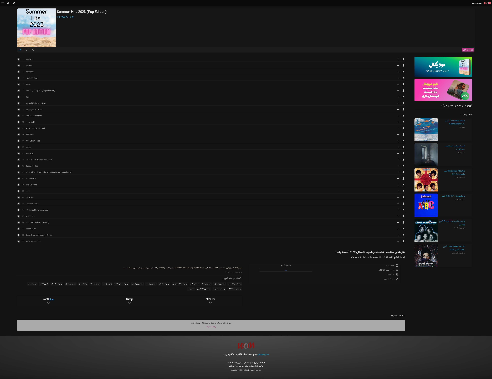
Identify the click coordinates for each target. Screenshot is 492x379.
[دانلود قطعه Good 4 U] (403, 60)
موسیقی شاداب (164, 283)
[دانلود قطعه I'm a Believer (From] (403, 173)
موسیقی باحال (151, 283)
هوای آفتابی (44, 283)
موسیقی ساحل (70, 283)
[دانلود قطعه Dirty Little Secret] (403, 142)
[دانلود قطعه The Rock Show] (403, 205)
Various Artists (65, 17)
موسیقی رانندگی (137, 283)
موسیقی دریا (83, 283)
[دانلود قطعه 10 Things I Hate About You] (403, 211)
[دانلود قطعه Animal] (403, 148)
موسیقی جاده (95, 283)
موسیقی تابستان (57, 283)
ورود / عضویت (211, 326)
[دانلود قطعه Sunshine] (403, 154)
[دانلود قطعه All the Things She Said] (403, 129)
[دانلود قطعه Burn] (403, 98)
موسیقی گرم (195, 283)
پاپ (286, 269)
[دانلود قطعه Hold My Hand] (403, 186)
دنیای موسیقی (263, 354)
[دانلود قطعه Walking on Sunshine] (403, 110)
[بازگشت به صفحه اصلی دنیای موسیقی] (14, 4)
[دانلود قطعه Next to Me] (403, 217)
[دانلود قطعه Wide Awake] (403, 179)
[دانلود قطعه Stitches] (403, 66)
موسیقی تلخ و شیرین (180, 283)
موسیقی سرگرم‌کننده (122, 283)
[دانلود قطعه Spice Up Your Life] (403, 242)
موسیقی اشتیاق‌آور (203, 289)
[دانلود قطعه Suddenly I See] (403, 167)
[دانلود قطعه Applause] (403, 135)
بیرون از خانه (107, 283)
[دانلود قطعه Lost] (403, 192)
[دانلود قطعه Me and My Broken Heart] (403, 104)
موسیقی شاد (206, 283)
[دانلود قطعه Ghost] (403, 85)
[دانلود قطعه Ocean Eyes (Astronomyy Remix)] (403, 236)
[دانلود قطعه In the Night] (403, 123)
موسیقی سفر (32, 283)
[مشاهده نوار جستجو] (8, 4)
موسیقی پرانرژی (219, 283)
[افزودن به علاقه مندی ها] (26, 50)
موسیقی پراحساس (234, 283)
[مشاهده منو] (3, 4)
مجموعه (191, 289)
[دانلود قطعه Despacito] (403, 73)
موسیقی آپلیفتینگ (234, 289)
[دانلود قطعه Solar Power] (403, 230)
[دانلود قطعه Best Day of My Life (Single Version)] (403, 91)
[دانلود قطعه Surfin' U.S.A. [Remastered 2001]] (403, 161)
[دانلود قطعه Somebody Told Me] (403, 117)
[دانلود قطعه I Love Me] (403, 198)
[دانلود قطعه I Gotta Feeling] (403, 79)
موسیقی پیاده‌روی (219, 289)
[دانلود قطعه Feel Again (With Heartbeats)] (403, 223)
